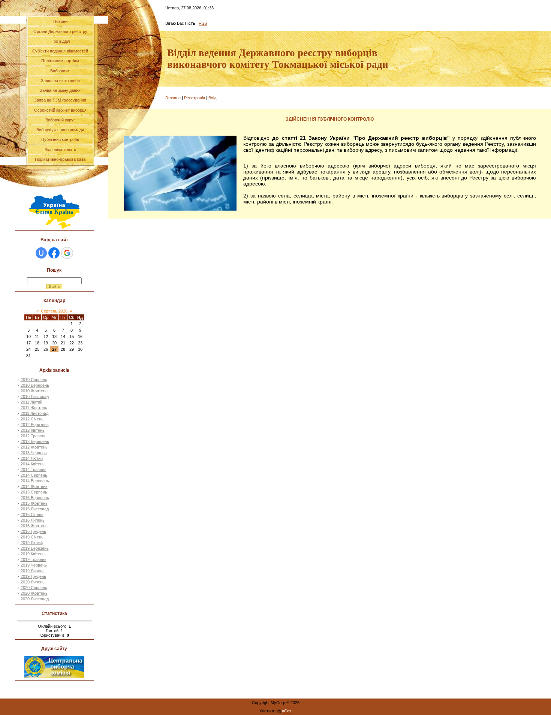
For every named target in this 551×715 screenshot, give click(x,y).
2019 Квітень (33, 554)
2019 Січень (32, 537)
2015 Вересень (35, 497)
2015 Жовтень (34, 503)
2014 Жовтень (34, 486)
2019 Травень (33, 559)
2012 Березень (35, 424)
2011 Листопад (34, 413)
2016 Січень (32, 514)
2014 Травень (33, 469)
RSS (203, 23)
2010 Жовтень (34, 391)
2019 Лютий (32, 542)
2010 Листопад (35, 396)
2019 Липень (33, 570)
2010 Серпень (34, 379)
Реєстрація (194, 98)
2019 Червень (34, 565)
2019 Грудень (33, 576)
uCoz (287, 711)
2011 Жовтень (34, 407)
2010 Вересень (35, 385)
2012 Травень (33, 436)
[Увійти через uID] (41, 253)
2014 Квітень (33, 464)
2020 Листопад (35, 599)
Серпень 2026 (54, 311)
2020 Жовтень (34, 593)
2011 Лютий (31, 402)
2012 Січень (32, 419)
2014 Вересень (35, 481)
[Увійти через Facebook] (54, 253)
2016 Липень (33, 520)
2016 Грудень (33, 531)
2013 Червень (34, 452)
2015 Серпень (34, 492)
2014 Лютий (32, 458)
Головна (173, 98)
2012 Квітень (33, 430)
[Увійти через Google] (67, 253)
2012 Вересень (35, 441)
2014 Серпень (34, 475)
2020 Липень (33, 582)
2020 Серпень (34, 587)
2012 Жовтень (34, 447)
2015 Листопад (35, 509)
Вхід (212, 98)
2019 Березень (35, 548)
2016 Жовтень (34, 526)
